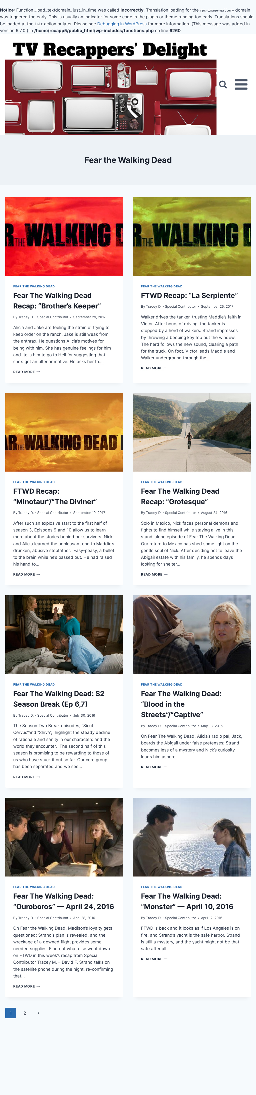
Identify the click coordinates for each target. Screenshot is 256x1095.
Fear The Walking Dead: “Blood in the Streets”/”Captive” (181, 704)
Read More (26, 372)
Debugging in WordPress (122, 23)
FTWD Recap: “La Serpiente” (189, 295)
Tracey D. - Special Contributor (43, 317)
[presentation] (64, 236)
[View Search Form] (223, 84)
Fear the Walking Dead (34, 286)
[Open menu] (241, 84)
